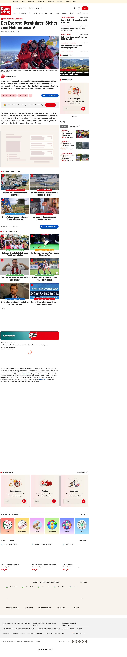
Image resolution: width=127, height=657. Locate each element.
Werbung (72, 628)
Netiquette (26, 393)
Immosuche (59, 1)
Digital (71, 13)
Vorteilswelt (16, 1)
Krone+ (15, 13)
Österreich (23, 13)
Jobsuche (67, 1)
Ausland (64, 13)
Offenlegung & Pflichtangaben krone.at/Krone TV (16, 624)
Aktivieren (50, 105)
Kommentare (49, 95)
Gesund (58, 13)
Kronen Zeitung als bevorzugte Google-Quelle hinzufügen (30, 105)
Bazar (74, 1)
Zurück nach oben (44, 649)
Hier (44, 399)
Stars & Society (43, 13)
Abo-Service (6, 633)
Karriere (79, 628)
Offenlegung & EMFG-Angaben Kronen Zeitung (44, 624)
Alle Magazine (83, 582)
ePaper (23, 1)
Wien (29, 13)
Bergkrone (4, 31)
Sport (51, 13)
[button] (80, 13)
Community (31, 1)
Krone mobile (50, 1)
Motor (77, 13)
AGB (40, 399)
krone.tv (85, 13)
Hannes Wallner (12, 76)
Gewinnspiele (40, 1)
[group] (7, 318)
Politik (35, 13)
